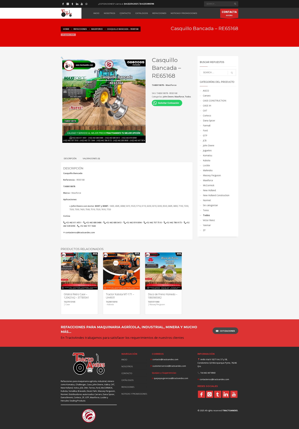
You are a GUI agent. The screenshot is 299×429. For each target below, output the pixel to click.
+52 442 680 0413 (113, 222)
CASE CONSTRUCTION (214, 100)
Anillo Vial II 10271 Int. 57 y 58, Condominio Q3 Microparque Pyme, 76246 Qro (217, 363)
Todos (188, 96)
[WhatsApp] (86, 4)
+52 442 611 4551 (73, 222)
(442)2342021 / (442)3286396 (139, 4)
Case (89, 384)
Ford (205, 130)
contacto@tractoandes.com (164, 359)
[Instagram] (67, 4)
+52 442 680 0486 (93, 222)
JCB (204, 140)
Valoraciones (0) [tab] (91, 158)
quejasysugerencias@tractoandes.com (171, 378)
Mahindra (207, 170)
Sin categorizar (210, 205)
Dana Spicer (209, 120)
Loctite (206, 165)
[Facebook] (63, 4)
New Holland (209, 190)
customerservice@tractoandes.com (169, 366)
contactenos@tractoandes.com (80, 232)
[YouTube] (81, 4)
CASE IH (207, 105)
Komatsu (207, 155)
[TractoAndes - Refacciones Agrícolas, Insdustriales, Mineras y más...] (89, 363)
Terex (206, 210)
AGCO (206, 90)
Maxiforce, (95, 397)
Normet (207, 200)
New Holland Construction (216, 195)
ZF (204, 230)
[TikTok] (72, 4)
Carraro (207, 95)
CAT (205, 110)
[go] (235, 4)
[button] (62, 57)
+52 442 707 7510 (154, 222)
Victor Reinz (209, 220)
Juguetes (207, 150)
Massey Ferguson (212, 175)
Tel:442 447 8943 (208, 372)
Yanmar (207, 225)
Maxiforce (179, 96)
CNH (86, 387)
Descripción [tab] (70, 158)
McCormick (208, 185)
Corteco (207, 115)
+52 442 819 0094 (134, 222)
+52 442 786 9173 (174, 222)
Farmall (206, 125)
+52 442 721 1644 (88, 225)
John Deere (168, 96)
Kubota (206, 160)
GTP (205, 135)
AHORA (229, 13)
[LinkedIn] (77, 4)
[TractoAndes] (201, 394)
